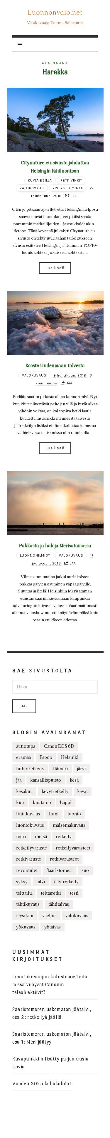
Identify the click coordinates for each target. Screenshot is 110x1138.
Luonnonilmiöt (35, 555)
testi (74, 893)
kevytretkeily (55, 791)
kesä (74, 780)
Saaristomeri (59, 870)
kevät (82, 791)
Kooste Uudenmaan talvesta (55, 365)
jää (18, 780)
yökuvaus (25, 927)
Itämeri (60, 768)
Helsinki (70, 757)
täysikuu (24, 915)
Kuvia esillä (40, 180)
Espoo (46, 757)
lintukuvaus (28, 814)
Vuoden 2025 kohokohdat (41, 1083)
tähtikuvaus (28, 904)
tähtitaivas (58, 904)
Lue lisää (55, 267)
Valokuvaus (32, 188)
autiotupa (25, 746)
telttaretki (51, 893)
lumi (54, 814)
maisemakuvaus (69, 825)
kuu (20, 802)
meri (21, 836)
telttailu (24, 893)
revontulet (27, 870)
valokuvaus (76, 915)
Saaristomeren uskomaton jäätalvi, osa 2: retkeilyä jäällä (51, 1013)
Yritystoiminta (68, 188)
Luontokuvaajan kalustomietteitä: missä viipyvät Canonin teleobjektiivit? (50, 984)
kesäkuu (24, 791)
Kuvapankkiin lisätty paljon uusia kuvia (50, 1063)
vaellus (49, 915)
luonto (74, 814)
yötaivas (52, 927)
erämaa (23, 757)
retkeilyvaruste (31, 848)
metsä (41, 836)
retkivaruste (28, 859)
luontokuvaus (30, 825)
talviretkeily (66, 881)
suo (85, 870)
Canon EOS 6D (59, 746)
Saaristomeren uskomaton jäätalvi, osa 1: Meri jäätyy (51, 1038)
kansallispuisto (45, 780)
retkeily (64, 836)
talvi (40, 881)
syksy (22, 881)
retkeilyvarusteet (73, 848)
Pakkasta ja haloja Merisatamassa (55, 545)
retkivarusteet (64, 859)
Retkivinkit (71, 180)
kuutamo (42, 802)
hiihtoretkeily (30, 768)
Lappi (66, 802)
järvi (81, 768)
